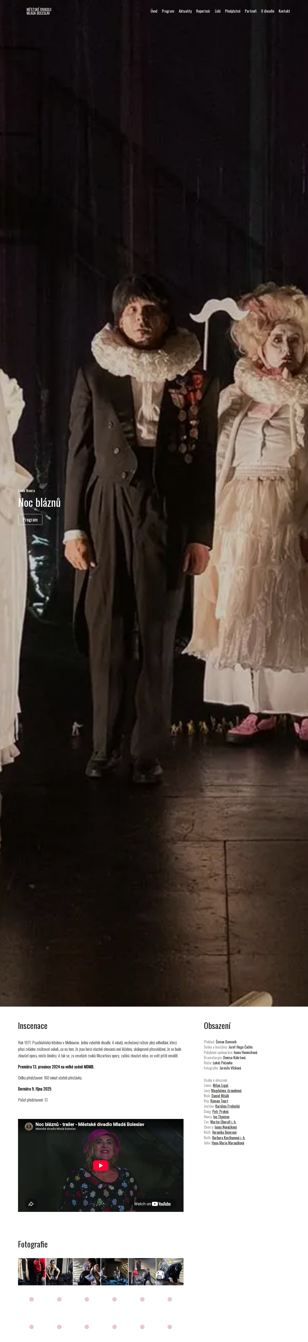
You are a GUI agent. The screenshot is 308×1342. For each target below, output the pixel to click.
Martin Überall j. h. (223, 1122)
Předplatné (232, 11)
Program (168, 11)
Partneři (251, 11)
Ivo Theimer (221, 1116)
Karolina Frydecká (227, 1106)
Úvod (154, 11)
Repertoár (203, 11)
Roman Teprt (219, 1101)
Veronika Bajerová (224, 1132)
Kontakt (284, 11)
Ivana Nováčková (226, 1127)
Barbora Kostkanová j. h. (228, 1137)
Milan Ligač (220, 1085)
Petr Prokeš (220, 1111)
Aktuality (185, 11)
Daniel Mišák (220, 1095)
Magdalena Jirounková (226, 1090)
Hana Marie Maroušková (228, 1143)
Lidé (218, 11)
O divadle (267, 11)
